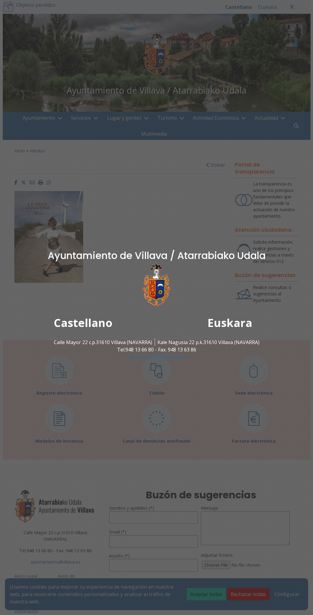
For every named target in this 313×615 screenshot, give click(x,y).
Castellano (83, 322)
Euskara (230, 322)
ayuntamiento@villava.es (156, 357)
